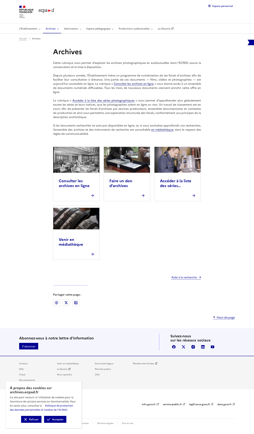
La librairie (62, 368)
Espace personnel (222, 6)
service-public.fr (172, 404)
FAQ (21, 368)
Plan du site (127, 423)
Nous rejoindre (64, 374)
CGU (97, 374)
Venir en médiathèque (68, 363)
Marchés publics (103, 368)
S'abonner (28, 346)
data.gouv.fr (224, 404)
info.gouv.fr (149, 404)
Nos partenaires (27, 379)
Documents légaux (104, 363)
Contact (23, 363)
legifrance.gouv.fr (199, 404)
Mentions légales (105, 423)
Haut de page (226, 317)
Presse (22, 374)
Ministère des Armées (143, 363)
